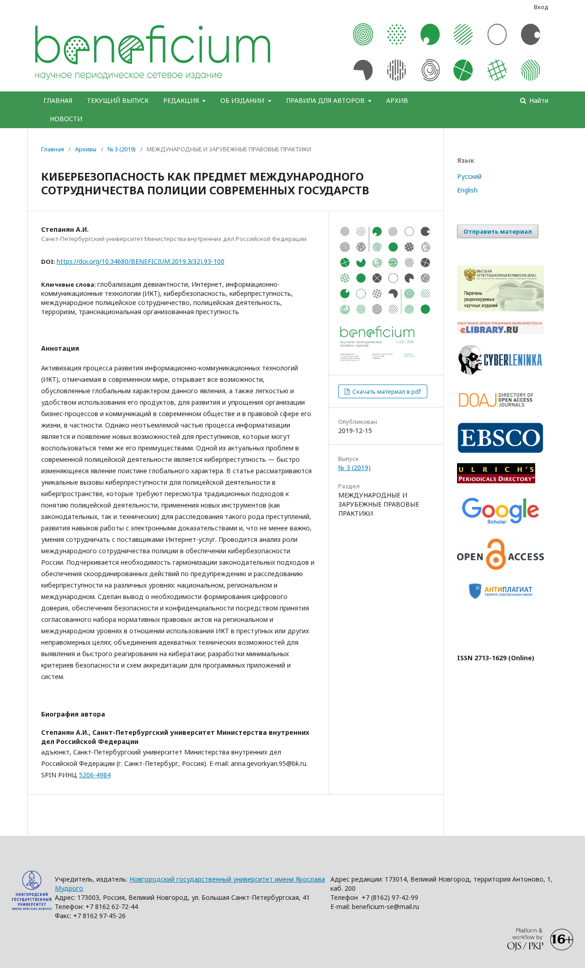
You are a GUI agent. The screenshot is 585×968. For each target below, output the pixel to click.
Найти (537, 100)
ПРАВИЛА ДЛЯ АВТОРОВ (326, 100)
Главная (52, 149)
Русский (469, 176)
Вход (541, 7)
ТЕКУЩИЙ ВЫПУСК (118, 100)
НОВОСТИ (66, 118)
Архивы (85, 149)
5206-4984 (95, 774)
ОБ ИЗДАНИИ (243, 100)
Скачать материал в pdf (386, 391)
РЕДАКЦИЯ (182, 100)
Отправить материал (497, 231)
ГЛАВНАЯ (57, 100)
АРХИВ (397, 100)
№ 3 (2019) (121, 149)
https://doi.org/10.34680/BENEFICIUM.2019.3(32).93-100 (140, 261)
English (467, 190)
